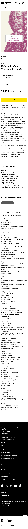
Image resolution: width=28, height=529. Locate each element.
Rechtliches (4, 470)
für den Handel (5, 461)
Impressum (4, 492)
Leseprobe (5, 56)
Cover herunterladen (7, 58)
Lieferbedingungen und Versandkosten (11, 473)
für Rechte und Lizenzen (7, 458)
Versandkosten (4, 94)
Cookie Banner (5, 495)
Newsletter (4, 445)
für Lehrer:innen (5, 452)
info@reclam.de (10, 439)
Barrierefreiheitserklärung (8, 479)
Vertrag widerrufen (8, 506)
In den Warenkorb (15, 99)
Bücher (4, 7)
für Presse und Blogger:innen (9, 455)
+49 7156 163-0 (10, 437)
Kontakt (3, 442)
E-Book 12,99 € (8, 83)
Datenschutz (4, 476)
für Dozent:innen (5, 465)
